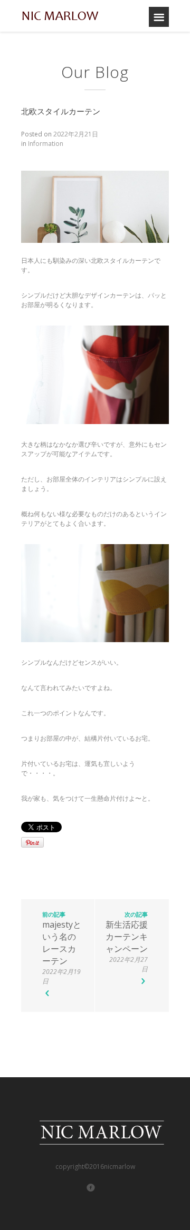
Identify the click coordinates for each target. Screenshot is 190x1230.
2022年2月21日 (75, 134)
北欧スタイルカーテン (60, 111)
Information (45, 143)
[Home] (60, 16)
